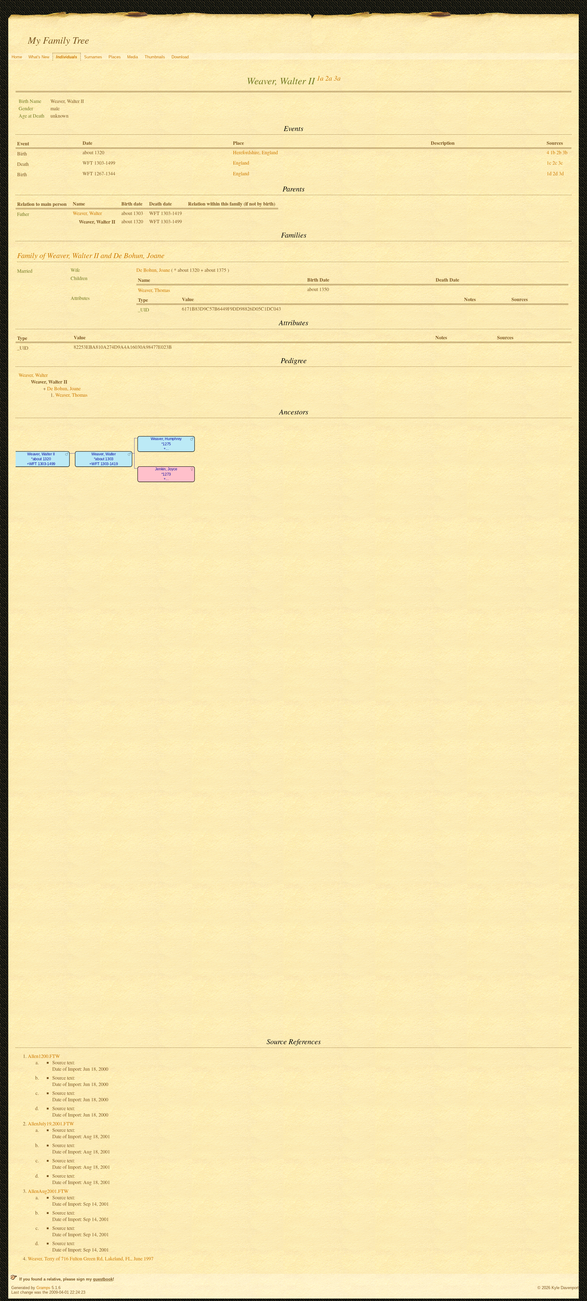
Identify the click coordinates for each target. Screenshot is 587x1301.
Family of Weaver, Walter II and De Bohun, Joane (90, 255)
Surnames (93, 57)
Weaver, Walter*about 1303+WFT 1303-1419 (103, 459)
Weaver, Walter (87, 213)
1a (320, 77)
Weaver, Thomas (154, 290)
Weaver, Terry (90, 1258)
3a (337, 77)
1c (549, 162)
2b (558, 152)
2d (555, 173)
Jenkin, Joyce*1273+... (166, 474)
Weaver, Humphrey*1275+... (166, 444)
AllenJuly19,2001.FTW (51, 1123)
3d (561, 173)
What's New (38, 57)
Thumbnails (155, 57)
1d (549, 173)
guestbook (103, 1279)
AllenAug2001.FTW (48, 1191)
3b (565, 152)
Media (132, 57)
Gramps (43, 1287)
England (241, 162)
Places (115, 57)
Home (17, 57)
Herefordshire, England (255, 152)
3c (560, 162)
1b (552, 152)
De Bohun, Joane (153, 270)
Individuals (66, 57)
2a (328, 77)
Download (180, 57)
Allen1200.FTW (44, 1056)
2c (554, 162)
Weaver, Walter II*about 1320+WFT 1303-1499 (41, 459)
